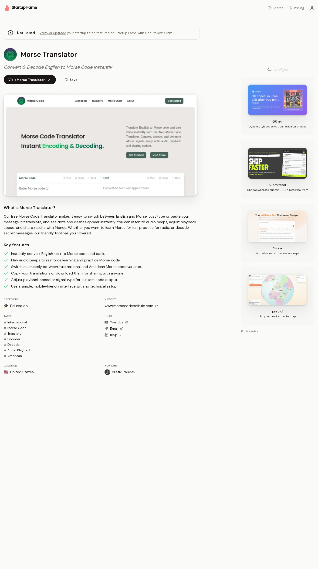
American (13, 356)
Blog (113, 335)
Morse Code (15, 328)
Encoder (12, 339)
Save (73, 80)
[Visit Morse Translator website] (100, 145)
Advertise (251, 331)
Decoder (12, 345)
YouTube (116, 322)
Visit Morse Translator (26, 80)
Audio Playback (17, 350)
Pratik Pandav (123, 372)
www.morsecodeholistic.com (129, 305)
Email (114, 328)
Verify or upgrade (53, 33)
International (15, 322)
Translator (13, 333)
